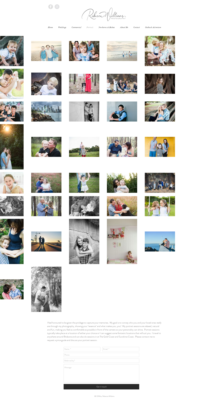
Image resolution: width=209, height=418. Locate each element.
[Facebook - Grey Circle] (50, 6)
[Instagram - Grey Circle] (57, 6)
